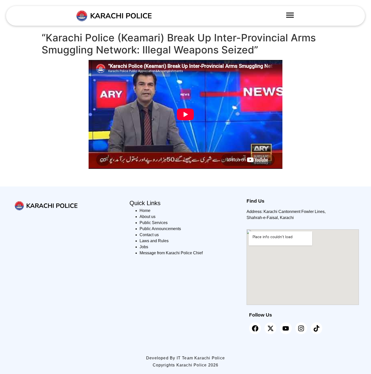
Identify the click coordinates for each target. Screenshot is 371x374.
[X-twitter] (270, 328)
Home (145, 210)
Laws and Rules (154, 241)
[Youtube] (286, 328)
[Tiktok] (317, 328)
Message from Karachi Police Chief (171, 253)
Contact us (149, 235)
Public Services (154, 223)
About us (147, 216)
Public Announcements (160, 229)
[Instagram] (301, 328)
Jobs (144, 247)
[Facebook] (255, 328)
